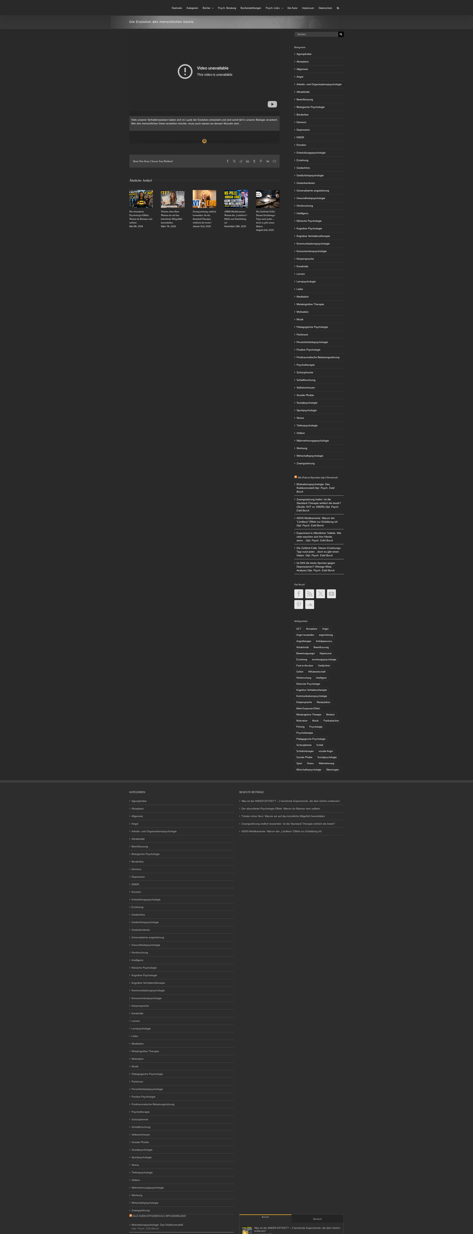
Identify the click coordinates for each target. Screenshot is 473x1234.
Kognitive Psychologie (309, 228)
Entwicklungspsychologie (311, 152)
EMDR (300, 137)
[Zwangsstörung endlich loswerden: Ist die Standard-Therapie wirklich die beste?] (204, 191)
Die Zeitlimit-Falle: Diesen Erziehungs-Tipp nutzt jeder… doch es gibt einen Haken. (265, 219)
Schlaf (319, 745)
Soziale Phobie (305, 395)
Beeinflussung (305, 99)
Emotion (301, 144)
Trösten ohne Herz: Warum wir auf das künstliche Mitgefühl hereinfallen (283, 816)
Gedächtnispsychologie (310, 175)
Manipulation (323, 702)
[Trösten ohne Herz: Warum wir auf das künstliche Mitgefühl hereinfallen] (172, 191)
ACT (298, 629)
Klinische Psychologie (309, 220)
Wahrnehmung (326, 763)
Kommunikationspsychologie (313, 243)
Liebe (300, 289)
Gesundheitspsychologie (311, 198)
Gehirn (299, 672)
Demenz (301, 122)
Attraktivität (303, 91)
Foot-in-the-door (304, 665)
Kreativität (302, 266)
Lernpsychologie (306, 281)
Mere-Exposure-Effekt (308, 708)
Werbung (302, 448)
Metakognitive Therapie (310, 304)
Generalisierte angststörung (313, 190)
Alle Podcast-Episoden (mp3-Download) (317, 477)
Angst (300, 76)
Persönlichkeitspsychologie (312, 342)
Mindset (330, 714)
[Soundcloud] (309, 604)
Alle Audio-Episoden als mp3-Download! (159, 1216)
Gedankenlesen (306, 182)
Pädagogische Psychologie (312, 326)
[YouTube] (331, 593)
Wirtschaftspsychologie (310, 455)
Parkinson (302, 334)
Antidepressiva (324, 641)
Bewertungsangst (305, 653)
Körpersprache (305, 258)
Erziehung (302, 160)
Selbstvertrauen (306, 387)
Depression (303, 129)
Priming (300, 727)
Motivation (303, 311)
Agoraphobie (304, 53)
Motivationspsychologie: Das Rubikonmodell (157, 1224)
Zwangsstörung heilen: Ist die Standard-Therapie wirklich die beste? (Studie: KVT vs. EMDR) (319, 503)
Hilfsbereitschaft (317, 672)
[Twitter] (320, 593)
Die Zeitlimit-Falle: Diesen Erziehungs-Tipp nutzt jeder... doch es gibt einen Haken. (319, 551)
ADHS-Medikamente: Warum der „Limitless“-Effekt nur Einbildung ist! (281, 831)
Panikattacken (331, 720)
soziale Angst (326, 751)
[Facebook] (298, 593)
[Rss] (309, 593)
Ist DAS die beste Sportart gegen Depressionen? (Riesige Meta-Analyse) (316, 566)
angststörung (326, 635)
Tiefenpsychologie (307, 425)
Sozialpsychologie (307, 402)
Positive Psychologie (308, 349)
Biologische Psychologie (311, 107)
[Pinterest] (298, 604)
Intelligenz (302, 213)
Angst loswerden (305, 635)
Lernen (301, 273)
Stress (300, 417)
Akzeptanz (303, 61)
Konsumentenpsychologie (312, 251)
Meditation (303, 296)
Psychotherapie (306, 364)
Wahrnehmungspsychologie (313, 440)
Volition (301, 433)
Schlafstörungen (305, 751)
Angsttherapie (303, 641)
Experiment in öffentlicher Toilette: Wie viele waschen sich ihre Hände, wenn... (319, 537)
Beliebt (265, 1216)
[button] (338, 8)
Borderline (303, 114)
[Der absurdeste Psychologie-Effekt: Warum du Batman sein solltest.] (141, 191)
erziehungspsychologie (324, 659)
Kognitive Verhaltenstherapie (313, 236)
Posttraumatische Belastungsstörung (318, 357)
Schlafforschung (306, 379)
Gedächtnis (303, 167)
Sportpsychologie (307, 410)
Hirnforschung (305, 205)
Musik (300, 319)
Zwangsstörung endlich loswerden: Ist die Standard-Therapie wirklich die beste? (288, 823)
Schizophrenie (305, 372)
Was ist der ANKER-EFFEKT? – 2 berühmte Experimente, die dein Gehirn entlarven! (290, 801)
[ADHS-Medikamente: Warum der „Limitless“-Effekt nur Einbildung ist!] (236, 191)
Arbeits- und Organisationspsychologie (319, 84)
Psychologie (315, 727)
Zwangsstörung (306, 463)
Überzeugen (332, 769)
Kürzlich (317, 1219)
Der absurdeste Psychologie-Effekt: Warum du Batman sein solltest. (280, 808)
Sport (299, 763)
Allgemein (302, 69)
